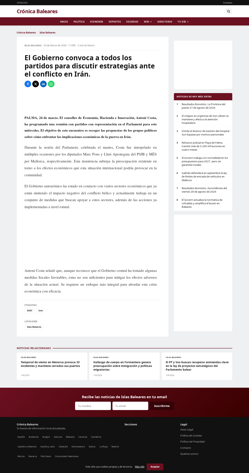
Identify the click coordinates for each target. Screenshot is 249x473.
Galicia (92, 446)
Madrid (115, 446)
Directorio (164, 21)
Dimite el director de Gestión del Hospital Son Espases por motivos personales (203, 132)
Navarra (32, 456)
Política (79, 21)
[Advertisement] (93, 101)
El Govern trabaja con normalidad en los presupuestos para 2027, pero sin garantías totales (202, 161)
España (21, 436)
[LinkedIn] (43, 84)
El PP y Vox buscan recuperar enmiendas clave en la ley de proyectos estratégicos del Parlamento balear (197, 365)
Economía (96, 21)
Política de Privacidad (192, 441)
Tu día (182, 21)
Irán (41, 310)
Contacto (227, 2)
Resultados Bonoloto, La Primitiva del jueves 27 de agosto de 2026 (201, 105)
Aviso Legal (186, 429)
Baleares (70, 436)
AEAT (29, 310)
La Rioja (104, 446)
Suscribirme (162, 406)
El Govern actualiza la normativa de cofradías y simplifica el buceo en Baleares (199, 203)
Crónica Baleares (37, 11)
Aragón (46, 436)
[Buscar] (228, 11)
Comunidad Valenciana (66, 456)
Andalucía (34, 436)
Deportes (115, 21)
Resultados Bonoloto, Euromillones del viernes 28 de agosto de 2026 (202, 189)
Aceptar (155, 466)
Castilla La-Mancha (27, 446)
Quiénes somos (189, 454)
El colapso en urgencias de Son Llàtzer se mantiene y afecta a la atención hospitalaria (203, 119)
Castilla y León (47, 446)
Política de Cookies (191, 435)
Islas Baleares (47, 32)
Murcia (21, 456)
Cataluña (63, 446)
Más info (139, 466)
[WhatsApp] (51, 84)
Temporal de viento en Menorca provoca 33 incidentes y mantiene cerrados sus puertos (50, 364)
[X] (35, 84)
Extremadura (78, 446)
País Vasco (46, 456)
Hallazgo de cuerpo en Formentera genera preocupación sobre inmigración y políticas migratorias (122, 365)
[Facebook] (28, 84)
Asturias (58, 436)
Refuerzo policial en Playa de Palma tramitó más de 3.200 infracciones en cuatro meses (201, 146)
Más (146, 21)
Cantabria (96, 436)
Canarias (82, 436)
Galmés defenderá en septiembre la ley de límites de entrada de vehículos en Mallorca (202, 176)
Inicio (64, 21)
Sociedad (132, 21)
